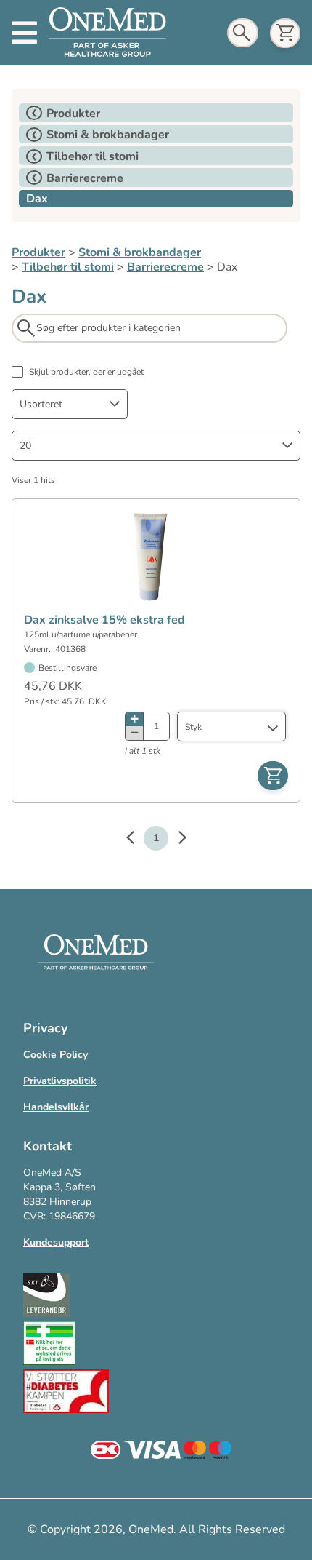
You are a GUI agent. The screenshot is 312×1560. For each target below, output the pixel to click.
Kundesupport (56, 1242)
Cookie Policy (55, 1055)
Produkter (38, 252)
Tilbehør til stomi (68, 267)
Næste (174, 839)
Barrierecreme (165, 267)
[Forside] (107, 32)
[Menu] (24, 32)
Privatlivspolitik (60, 1081)
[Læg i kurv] (273, 775)
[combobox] (70, 404)
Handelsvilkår (56, 1107)
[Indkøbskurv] (285, 33)
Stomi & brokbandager (139, 252)
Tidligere (137, 839)
